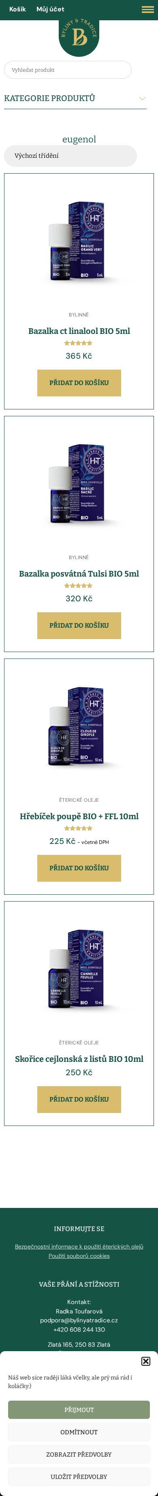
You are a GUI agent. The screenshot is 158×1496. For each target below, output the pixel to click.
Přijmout (79, 1410)
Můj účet (50, 9)
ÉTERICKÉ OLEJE (79, 800)
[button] (146, 1361)
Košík (17, 9)
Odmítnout (79, 1432)
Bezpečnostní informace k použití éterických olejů (79, 1246)
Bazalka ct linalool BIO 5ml (79, 331)
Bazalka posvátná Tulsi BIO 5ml (79, 574)
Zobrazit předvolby (79, 1454)
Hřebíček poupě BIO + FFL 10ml (79, 816)
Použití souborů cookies (79, 1255)
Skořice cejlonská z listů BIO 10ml (79, 1059)
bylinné (79, 315)
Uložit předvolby (79, 1477)
